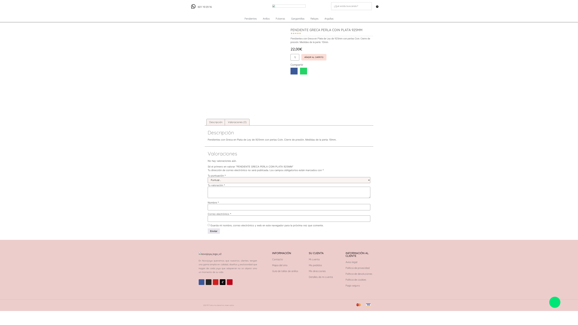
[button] (294, 71)
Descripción (215, 122)
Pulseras (280, 18)
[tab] (215, 122)
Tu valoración (216, 185)
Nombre (213, 202)
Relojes (315, 18)
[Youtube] (216, 282)
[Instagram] (208, 282)
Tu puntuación (217, 175)
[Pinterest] (230, 282)
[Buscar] (368, 6)
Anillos (266, 18)
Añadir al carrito (313, 57)
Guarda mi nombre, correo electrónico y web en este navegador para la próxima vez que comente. (266, 225)
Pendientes (251, 18)
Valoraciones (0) (237, 122)
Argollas (329, 18)
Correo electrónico (219, 214)
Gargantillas (298, 18)
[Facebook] (201, 282)
